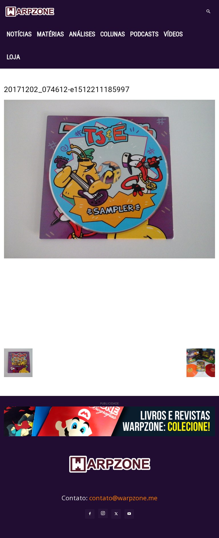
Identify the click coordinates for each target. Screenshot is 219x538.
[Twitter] (116, 514)
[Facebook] (89, 514)
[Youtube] (129, 514)
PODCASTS (144, 34)
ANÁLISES (82, 34)
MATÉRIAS (50, 34)
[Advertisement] (109, 303)
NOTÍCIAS (19, 34)
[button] (208, 11)
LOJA (13, 57)
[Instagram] (103, 513)
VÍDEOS (173, 34)
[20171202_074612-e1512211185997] (109, 256)
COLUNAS (112, 34)
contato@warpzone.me (123, 497)
